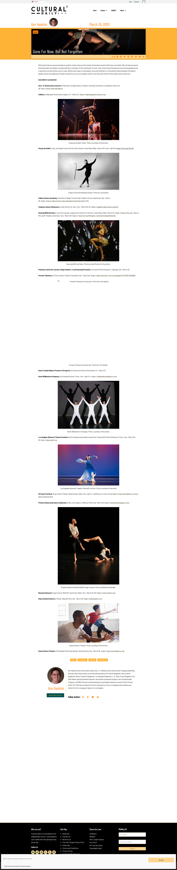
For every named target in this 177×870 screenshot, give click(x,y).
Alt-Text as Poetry (96, 845)
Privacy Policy (67, 851)
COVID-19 (92, 660)
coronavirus (82, 660)
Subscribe (66, 845)
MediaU (92, 837)
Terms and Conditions (70, 848)
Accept (161, 860)
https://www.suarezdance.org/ (112, 651)
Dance (35, 32)
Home (94, 10)
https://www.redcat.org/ (106, 593)
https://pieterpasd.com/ (93, 599)
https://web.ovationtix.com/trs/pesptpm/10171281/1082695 (113, 275)
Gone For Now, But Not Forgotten (58, 51)
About (122, 10)
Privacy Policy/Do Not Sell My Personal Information (17, 866)
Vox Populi (93, 842)
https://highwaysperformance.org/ (93, 94)
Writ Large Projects (97, 839)
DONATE (113, 10)
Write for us (66, 839)
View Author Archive (55, 695)
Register (136, 2)
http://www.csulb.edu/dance (52, 88)
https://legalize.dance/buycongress (104, 207)
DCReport (93, 834)
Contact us (66, 837)
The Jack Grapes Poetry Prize (73, 842)
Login (130, 2)
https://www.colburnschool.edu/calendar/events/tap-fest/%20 (64, 201)
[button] (120, 56)
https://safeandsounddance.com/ (104, 376)
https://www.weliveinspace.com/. (117, 503)
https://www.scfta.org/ (124, 213)
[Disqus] (88, 733)
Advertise (65, 834)
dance (73, 660)
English (35, 1)
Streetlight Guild (96, 848)
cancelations (103, 660)
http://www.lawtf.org (49, 440)
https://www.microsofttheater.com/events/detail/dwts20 (94, 216)
